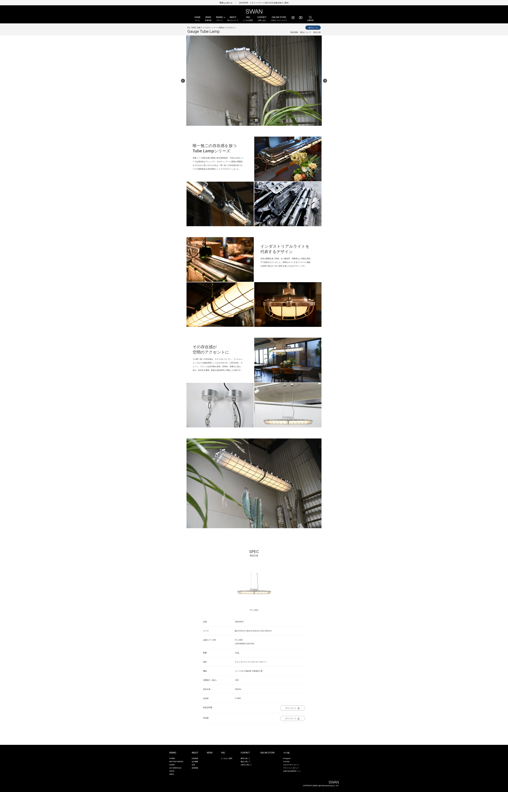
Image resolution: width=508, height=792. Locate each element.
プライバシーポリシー (291, 768)
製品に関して (245, 761)
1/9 (251, 120)
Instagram (287, 758)
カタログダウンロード (291, 764)
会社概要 (195, 761)
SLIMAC (172, 765)
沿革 (193, 764)
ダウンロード (290, 708)
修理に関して (245, 758)
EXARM (172, 758)
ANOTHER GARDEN (176, 762)
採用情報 (195, 768)
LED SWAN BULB (175, 768)
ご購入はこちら (313, 27)
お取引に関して (246, 764)
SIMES (171, 774)
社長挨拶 (195, 758)
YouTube (286, 762)
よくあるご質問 (226, 758)
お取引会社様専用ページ (292, 771)
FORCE (171, 771)
